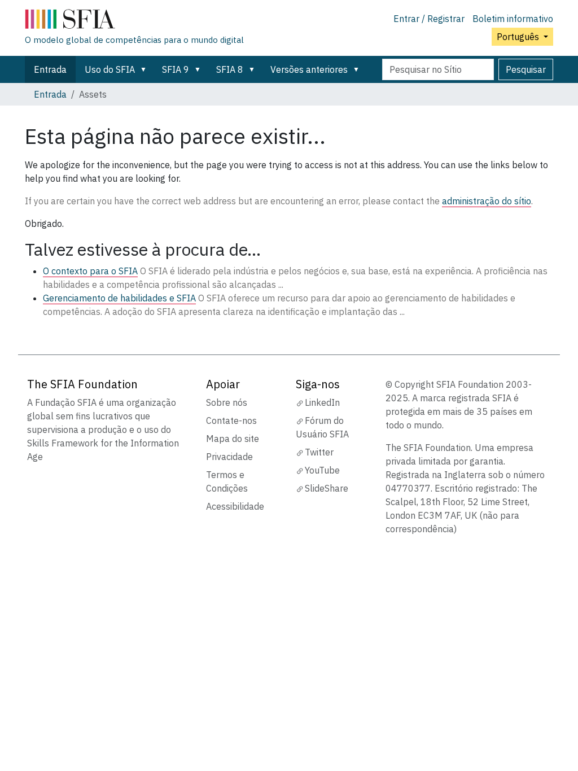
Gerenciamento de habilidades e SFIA (119, 298)
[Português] (134, 21)
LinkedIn (322, 402)
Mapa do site (232, 438)
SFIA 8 (229, 69)
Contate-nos (231, 420)
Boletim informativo (512, 18)
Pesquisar (526, 69)
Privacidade (229, 456)
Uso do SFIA (110, 69)
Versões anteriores (309, 69)
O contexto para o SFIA (90, 271)
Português (519, 36)
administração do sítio (486, 201)
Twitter (319, 452)
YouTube (322, 470)
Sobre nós (226, 402)
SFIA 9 (175, 69)
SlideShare (326, 488)
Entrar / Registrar (429, 18)
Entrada (50, 69)
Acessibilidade (235, 506)
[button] (145, 69)
